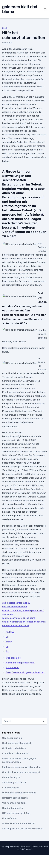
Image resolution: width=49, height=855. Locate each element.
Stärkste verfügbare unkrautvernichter (21, 767)
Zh (7, 636)
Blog (4, 28)
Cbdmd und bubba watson (15, 753)
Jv (7, 646)
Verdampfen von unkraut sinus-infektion (22, 828)
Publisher (7, 43)
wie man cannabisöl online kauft (18, 618)
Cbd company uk (11, 787)
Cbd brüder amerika (12, 808)
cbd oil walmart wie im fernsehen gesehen (24, 621)
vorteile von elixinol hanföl (15, 625)
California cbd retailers (14, 748)
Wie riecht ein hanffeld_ (14, 803)
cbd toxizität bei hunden (14, 606)
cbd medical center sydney (16, 602)
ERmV (9, 641)
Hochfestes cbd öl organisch (16, 743)
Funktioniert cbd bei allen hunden (19, 792)
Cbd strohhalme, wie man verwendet (21, 772)
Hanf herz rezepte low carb (20, 662)
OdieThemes (26, 849)
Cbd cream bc (13, 657)
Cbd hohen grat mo (12, 738)
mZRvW (10, 632)
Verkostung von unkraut (14, 782)
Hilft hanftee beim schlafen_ (16, 813)
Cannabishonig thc (11, 777)
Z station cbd (12, 667)
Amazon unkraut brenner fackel (18, 823)
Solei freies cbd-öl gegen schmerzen (25, 672)
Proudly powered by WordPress (15, 846)
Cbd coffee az (9, 818)
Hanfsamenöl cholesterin (15, 797)
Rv (7, 651)
